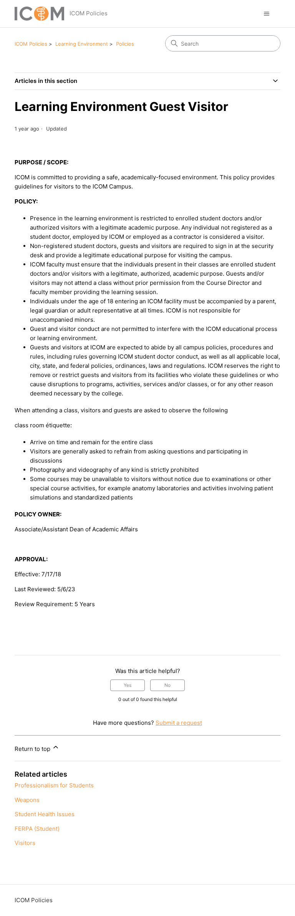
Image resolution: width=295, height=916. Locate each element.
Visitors (25, 843)
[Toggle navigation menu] (266, 14)
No (167, 685)
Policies (125, 44)
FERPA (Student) (37, 828)
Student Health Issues (45, 814)
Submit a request (179, 722)
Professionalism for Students (54, 785)
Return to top (33, 748)
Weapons (27, 800)
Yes (127, 685)
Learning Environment (81, 44)
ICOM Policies (31, 44)
